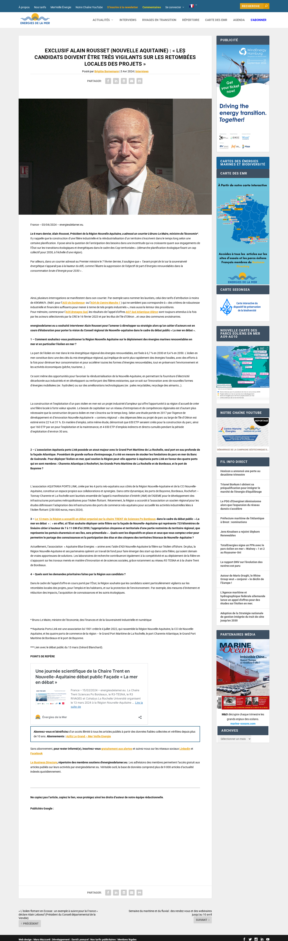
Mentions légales (127, 939)
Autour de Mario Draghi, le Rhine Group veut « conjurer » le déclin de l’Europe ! (242, 579)
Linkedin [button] (184, 748)
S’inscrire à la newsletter (122, 7)
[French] (193, 6)
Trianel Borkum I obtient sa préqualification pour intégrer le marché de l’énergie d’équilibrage (241, 488)
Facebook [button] (36, 753)
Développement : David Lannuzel (70, 939)
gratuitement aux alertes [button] (116, 748)
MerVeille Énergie (61, 7)
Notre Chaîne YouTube (89, 7)
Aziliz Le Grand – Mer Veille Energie (88, 736)
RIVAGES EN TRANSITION (159, 20)
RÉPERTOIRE (190, 20)
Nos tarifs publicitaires (103, 939)
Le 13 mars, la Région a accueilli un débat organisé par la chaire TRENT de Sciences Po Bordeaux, (95, 518)
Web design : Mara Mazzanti (34, 939)
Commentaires (151, 7)
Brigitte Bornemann (106, 71)
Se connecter (173, 7)
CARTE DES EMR (216, 20)
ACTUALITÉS (101, 20)
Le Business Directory (43, 762)
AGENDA (239, 20)
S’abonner (258, 20)
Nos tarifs (40, 7)
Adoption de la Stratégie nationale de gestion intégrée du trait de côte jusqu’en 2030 (242, 617)
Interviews (128, 20)
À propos (24, 7)
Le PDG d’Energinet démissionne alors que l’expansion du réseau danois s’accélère (240, 505)
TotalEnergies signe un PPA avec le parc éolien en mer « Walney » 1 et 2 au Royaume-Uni (242, 549)
